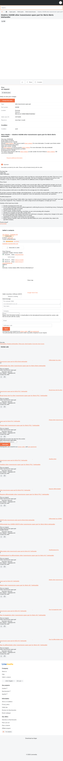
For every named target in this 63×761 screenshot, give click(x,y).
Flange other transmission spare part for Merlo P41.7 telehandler (20, 425)
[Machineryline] (6, 12)
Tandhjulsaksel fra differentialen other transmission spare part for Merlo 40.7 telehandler (27, 555)
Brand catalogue (6, 713)
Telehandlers (3, 343)
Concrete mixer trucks (38, 343)
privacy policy (24, 331)
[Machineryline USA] (11, 2)
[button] (60, 2)
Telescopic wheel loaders (25, 343)
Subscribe (5, 444)
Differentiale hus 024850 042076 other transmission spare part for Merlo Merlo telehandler (27, 524)
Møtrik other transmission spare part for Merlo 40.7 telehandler (19, 585)
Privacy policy (6, 704)
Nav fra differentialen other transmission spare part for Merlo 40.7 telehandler (23, 645)
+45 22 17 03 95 (19, 260)
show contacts (9, 143)
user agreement (34, 331)
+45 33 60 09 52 (19, 254)
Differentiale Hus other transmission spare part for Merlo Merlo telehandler (23, 366)
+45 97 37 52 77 (19, 261)
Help (3, 674)
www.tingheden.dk (7, 263)
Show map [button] (30, 280)
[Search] (60, 7)
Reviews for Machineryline (9, 710)
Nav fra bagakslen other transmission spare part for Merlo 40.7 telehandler (23, 615)
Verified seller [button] (8, 236)
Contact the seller (7, 100)
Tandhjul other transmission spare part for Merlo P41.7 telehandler (20, 464)
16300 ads (10, 237)
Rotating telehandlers (13, 343)
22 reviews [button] (16, 241)
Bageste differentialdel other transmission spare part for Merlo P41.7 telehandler (24, 494)
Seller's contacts (6, 677)
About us (4, 671)
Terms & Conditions (7, 701)
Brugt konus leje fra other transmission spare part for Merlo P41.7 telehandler (23, 395)
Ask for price (7, 92)
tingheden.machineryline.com (10, 243)
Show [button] (13, 254)
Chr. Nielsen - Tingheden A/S (10, 234)
